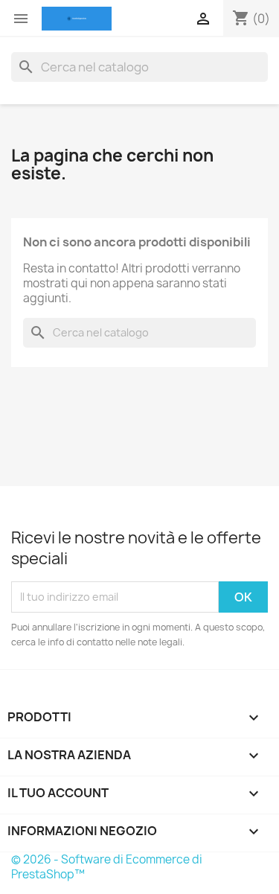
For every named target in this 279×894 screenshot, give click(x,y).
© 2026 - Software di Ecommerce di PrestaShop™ (106, 867)
